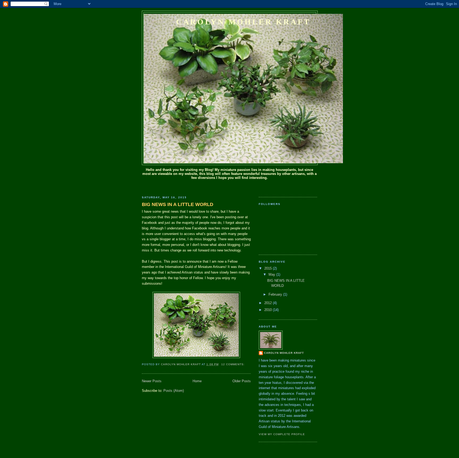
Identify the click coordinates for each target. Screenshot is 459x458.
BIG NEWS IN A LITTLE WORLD (177, 204)
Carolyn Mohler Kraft (243, 22)
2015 (268, 268)
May (272, 274)
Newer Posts (152, 381)
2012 (268, 303)
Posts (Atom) (173, 391)
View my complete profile (282, 434)
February (276, 294)
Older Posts (241, 381)
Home (197, 381)
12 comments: (233, 364)
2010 (268, 310)
